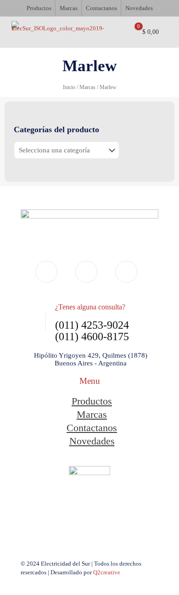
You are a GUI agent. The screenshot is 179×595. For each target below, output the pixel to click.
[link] (89, 494)
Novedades (92, 441)
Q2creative (106, 572)
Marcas (87, 87)
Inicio (69, 87)
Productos (92, 401)
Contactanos (92, 427)
